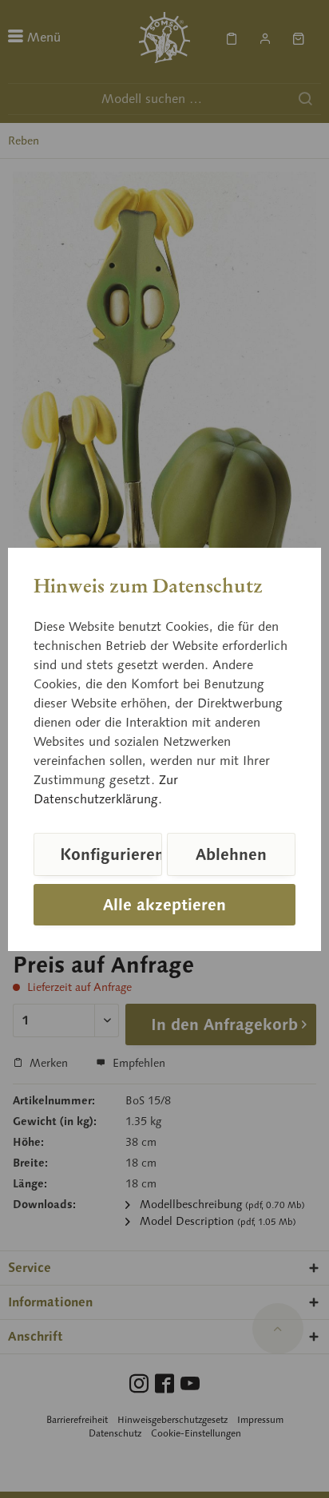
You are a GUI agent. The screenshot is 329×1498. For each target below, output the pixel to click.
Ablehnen (231, 854)
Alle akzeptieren (164, 904)
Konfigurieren (111, 854)
